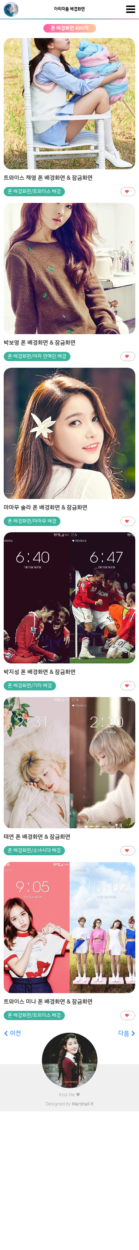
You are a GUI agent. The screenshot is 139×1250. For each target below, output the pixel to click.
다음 (123, 1033)
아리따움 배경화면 (69, 9)
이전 (15, 1033)
